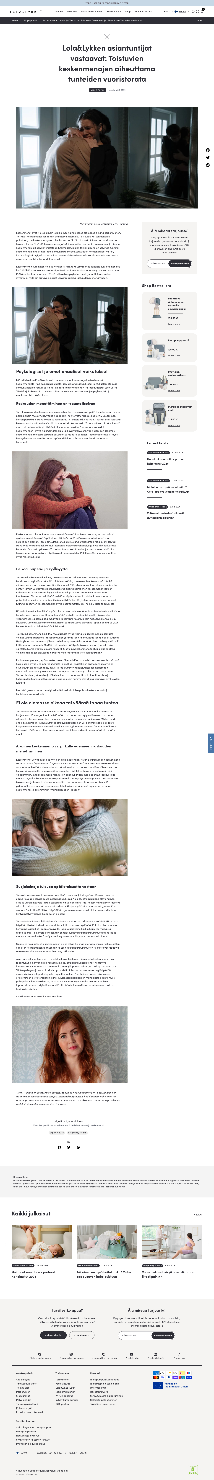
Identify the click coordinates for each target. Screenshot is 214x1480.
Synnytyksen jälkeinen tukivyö (33, 1439)
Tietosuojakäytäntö (27, 1403)
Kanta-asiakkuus (143, 11)
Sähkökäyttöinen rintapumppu (33, 1427)
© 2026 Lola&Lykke (26, 1474)
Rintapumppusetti (26, 1431)
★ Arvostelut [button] (211, 743)
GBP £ (62, 1452)
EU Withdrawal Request (29, 1412)
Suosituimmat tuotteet (92, 11)
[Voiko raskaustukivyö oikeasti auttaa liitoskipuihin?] (172, 1242)
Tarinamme (62, 1379)
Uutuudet (58, 11)
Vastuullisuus (62, 1383)
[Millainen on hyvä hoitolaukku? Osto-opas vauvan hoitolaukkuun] (107, 1242)
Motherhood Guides (158, 452)
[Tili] (197, 11)
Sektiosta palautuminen (103, 1399)
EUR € (52, 1452)
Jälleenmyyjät (24, 1408)
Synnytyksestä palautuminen (106, 1395)
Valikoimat (72, 11)
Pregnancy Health (77, 1132)
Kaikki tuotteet (114, 11)
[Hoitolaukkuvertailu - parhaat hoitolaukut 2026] (42, 1242)
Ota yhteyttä (81, 1335)
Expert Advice (97, 89)
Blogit (128, 11)
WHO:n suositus (64, 1395)
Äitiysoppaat (30, 20)
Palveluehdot (23, 1399)
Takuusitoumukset (26, 1383)
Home (15, 20)
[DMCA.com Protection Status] (193, 1470)
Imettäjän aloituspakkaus (30, 1443)
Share (199, 20)
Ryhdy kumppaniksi (66, 1399)
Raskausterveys (99, 1391)
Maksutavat (23, 1395)
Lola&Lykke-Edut (65, 1387)
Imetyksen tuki (98, 1387)
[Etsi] (193, 11)
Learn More (174, 324)
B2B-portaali (62, 1403)
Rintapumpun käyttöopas (104, 1379)
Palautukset (23, 1391)
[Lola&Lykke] (26, 11)
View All (197, 1214)
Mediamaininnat (65, 1391)
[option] (41, 1255)
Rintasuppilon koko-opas (104, 1383)
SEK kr (72, 1452)
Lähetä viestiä (53, 1335)
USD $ (83, 1452)
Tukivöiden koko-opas (102, 1403)
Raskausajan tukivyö (27, 1435)
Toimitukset (22, 1387)
